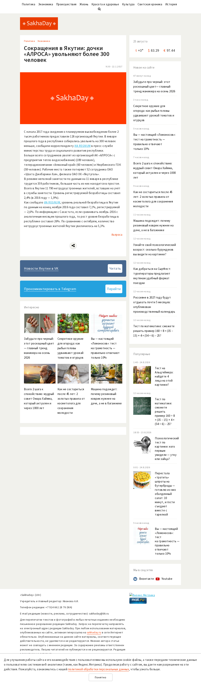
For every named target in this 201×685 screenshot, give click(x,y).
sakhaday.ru (94, 632)
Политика (28, 4)
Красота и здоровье (105, 4)
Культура (128, 4)
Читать (115, 268)
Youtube (167, 579)
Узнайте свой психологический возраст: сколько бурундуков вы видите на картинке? (154, 249)
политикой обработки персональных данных (98, 669)
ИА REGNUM (82, 146)
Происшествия (66, 4)
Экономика (45, 4)
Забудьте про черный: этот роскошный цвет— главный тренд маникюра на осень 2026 (154, 86)
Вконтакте (146, 579)
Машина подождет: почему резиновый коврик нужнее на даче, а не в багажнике (153, 225)
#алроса (116, 234)
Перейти (114, 289)
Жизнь (84, 4)
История (171, 4)
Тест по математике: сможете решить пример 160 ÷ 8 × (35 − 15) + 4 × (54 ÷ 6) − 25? (154, 330)
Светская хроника (150, 4)
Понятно (100, 677)
